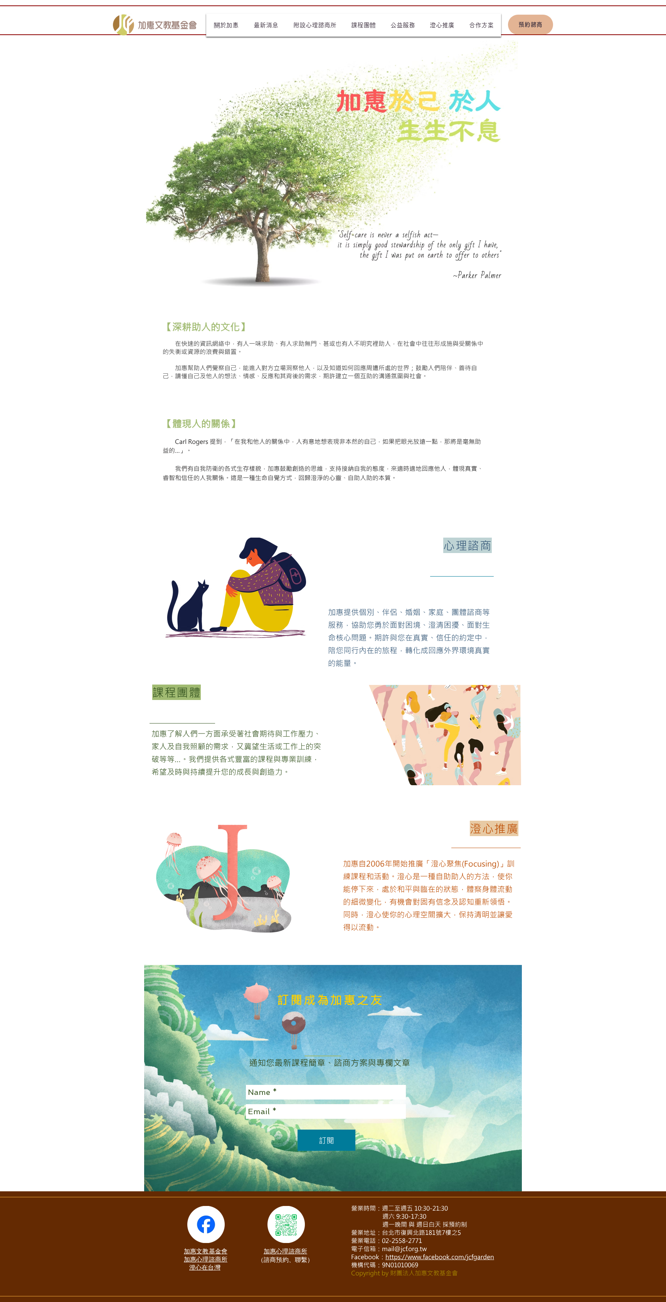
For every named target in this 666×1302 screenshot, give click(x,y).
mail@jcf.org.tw (404, 1249)
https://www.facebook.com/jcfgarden (439, 1257)
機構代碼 (363, 1265)
